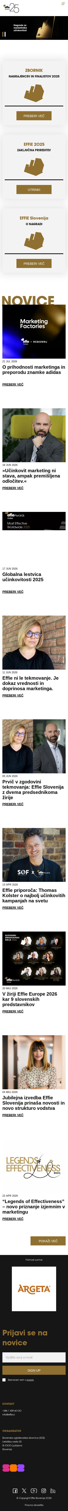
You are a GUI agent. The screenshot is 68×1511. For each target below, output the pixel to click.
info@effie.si (8, 1414)
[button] (2, 34)
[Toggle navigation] (63, 4)
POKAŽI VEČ (48, 1241)
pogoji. (30, 1379)
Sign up (34, 1370)
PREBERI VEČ (34, 116)
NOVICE (28, 301)
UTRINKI (34, 190)
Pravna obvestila (34, 1505)
